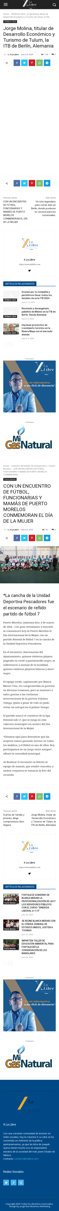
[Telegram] (47, 63)
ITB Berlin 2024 (18, 14)
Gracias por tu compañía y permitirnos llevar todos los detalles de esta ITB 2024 (37, 295)
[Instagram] (21, 1182)
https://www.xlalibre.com (29, 264)
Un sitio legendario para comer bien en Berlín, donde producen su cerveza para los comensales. (43, 208)
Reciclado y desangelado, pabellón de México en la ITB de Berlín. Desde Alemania (39, 311)
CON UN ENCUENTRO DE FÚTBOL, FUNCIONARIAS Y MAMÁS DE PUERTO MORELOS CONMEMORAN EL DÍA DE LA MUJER (15, 211)
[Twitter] (24, 63)
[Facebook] (17, 63)
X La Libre (14, 54)
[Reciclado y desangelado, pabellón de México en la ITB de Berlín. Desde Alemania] (11, 312)
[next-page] (11, 344)
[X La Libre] (5, 54)
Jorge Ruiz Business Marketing (35, 1206)
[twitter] (29, 270)
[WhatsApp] (39, 63)
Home (6, 14)
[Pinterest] (32, 63)
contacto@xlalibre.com (26, 1158)
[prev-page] (5, 344)
